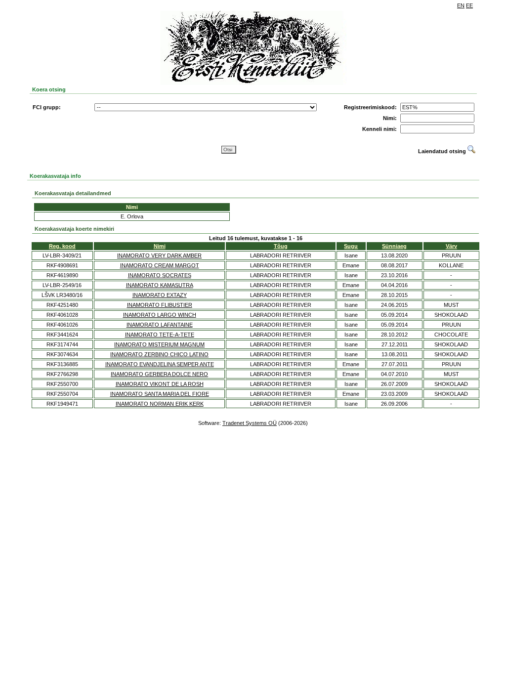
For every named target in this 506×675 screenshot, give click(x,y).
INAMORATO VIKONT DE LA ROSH (160, 384)
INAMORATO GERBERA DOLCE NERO (159, 374)
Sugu (351, 246)
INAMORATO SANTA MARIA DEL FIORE (159, 394)
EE (469, 5)
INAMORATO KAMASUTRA (159, 285)
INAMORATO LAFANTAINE (159, 325)
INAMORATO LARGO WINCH (159, 315)
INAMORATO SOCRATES (159, 275)
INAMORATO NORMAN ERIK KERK (160, 404)
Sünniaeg (394, 246)
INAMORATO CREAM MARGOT (159, 265)
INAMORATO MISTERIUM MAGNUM (159, 344)
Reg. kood (62, 246)
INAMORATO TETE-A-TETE (159, 335)
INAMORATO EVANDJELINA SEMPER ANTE (159, 364)
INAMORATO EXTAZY (159, 295)
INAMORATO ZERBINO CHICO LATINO (159, 354)
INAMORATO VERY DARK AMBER (159, 255)
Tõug (281, 246)
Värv (451, 246)
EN (460, 5)
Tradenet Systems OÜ (249, 423)
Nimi (160, 246)
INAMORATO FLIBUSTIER (159, 305)
